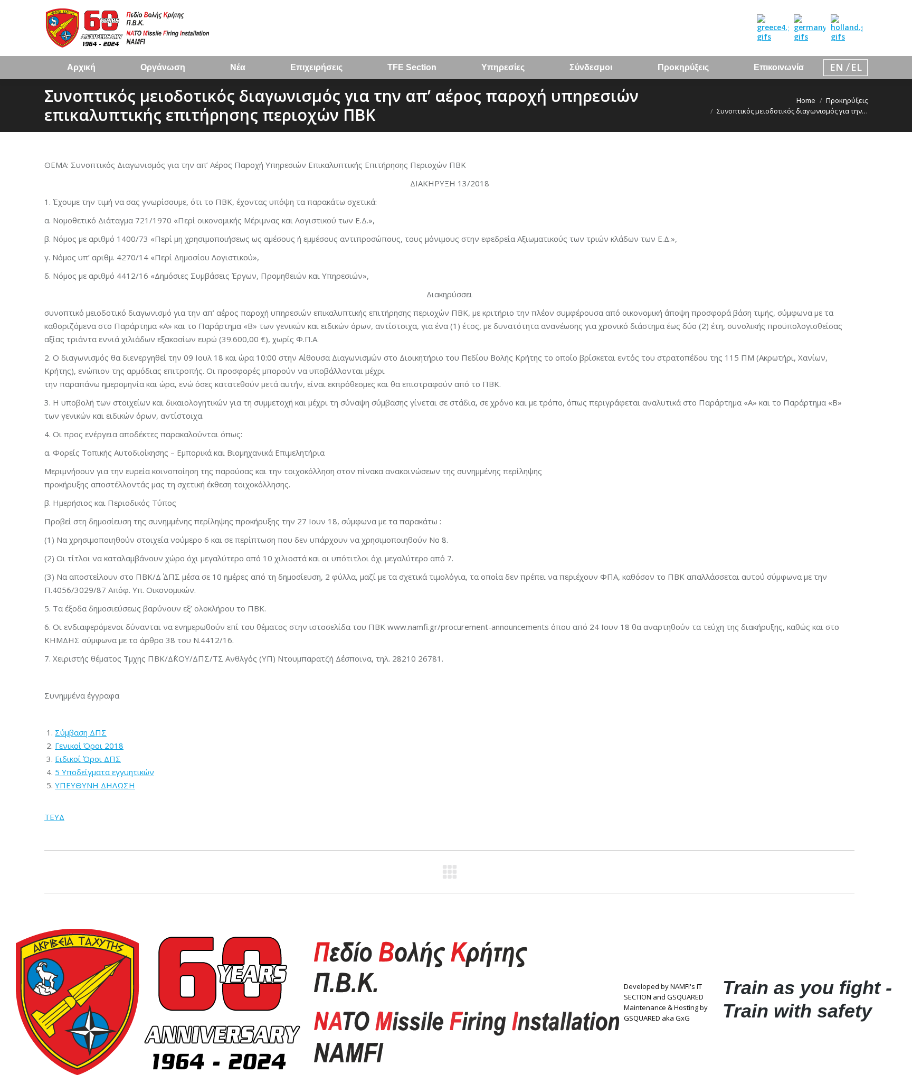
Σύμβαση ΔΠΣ (81, 732)
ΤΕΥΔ (54, 817)
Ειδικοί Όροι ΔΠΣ (88, 758)
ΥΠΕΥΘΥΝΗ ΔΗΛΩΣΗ (95, 785)
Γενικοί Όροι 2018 (89, 745)
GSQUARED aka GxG (657, 1018)
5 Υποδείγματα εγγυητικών (104, 772)
